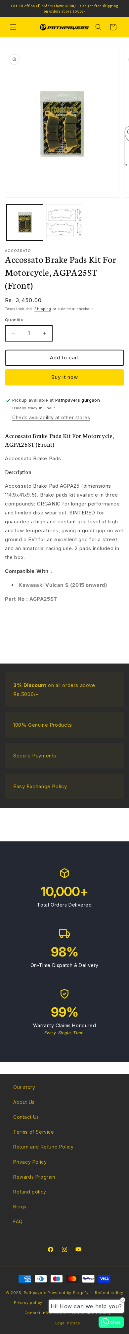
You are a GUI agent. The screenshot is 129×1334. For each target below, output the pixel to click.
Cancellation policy (91, 1313)
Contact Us (26, 1117)
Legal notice (67, 1323)
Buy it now (64, 377)
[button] (13, 27)
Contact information (44, 1313)
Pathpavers (36, 1292)
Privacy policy (28, 1302)
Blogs (19, 1206)
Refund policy (29, 1191)
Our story (24, 1087)
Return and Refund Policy (43, 1147)
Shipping (42, 309)
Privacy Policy (30, 1162)
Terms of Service (33, 1132)
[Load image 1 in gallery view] (25, 222)
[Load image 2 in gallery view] (64, 222)
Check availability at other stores (51, 417)
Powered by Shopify (68, 1292)
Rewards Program (34, 1177)
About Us (24, 1102)
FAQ (18, 1221)
